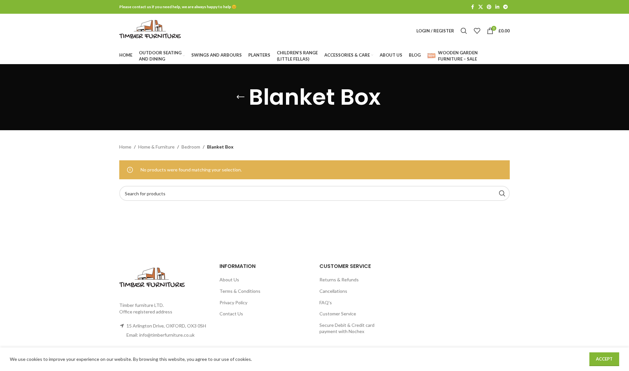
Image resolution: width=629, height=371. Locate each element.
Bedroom (190, 147)
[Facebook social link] (472, 7)
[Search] (463, 30)
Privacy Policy (233, 302)
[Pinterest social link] (489, 7)
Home (125, 147)
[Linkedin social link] (497, 7)
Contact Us (231, 313)
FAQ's (325, 302)
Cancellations (333, 291)
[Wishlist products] (477, 30)
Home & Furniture (156, 147)
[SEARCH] (502, 193)
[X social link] (480, 7)
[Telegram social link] (505, 7)
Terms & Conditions (239, 291)
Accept (604, 359)
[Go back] (240, 97)
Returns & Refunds (339, 279)
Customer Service (337, 313)
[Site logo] (150, 30)
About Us (229, 279)
